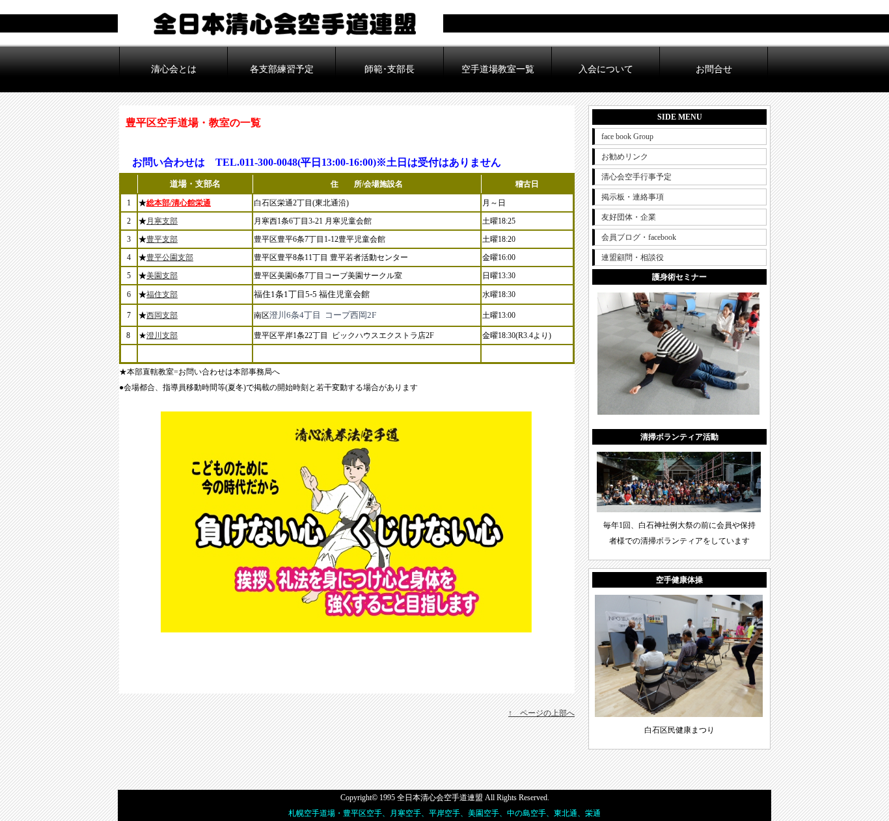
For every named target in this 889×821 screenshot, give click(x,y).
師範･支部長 (389, 69)
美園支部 (162, 275)
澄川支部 (162, 335)
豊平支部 (162, 239)
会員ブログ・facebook (638, 237)
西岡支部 (162, 315)
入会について (606, 69)
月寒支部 (162, 221)
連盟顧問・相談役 (632, 257)
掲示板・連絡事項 (632, 197)
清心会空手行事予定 (636, 176)
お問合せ (714, 69)
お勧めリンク (624, 156)
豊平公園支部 (169, 257)
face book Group (627, 136)
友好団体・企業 (628, 217)
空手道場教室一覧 (497, 69)
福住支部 (162, 294)
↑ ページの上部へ (541, 713)
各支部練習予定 (282, 69)
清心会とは (174, 69)
